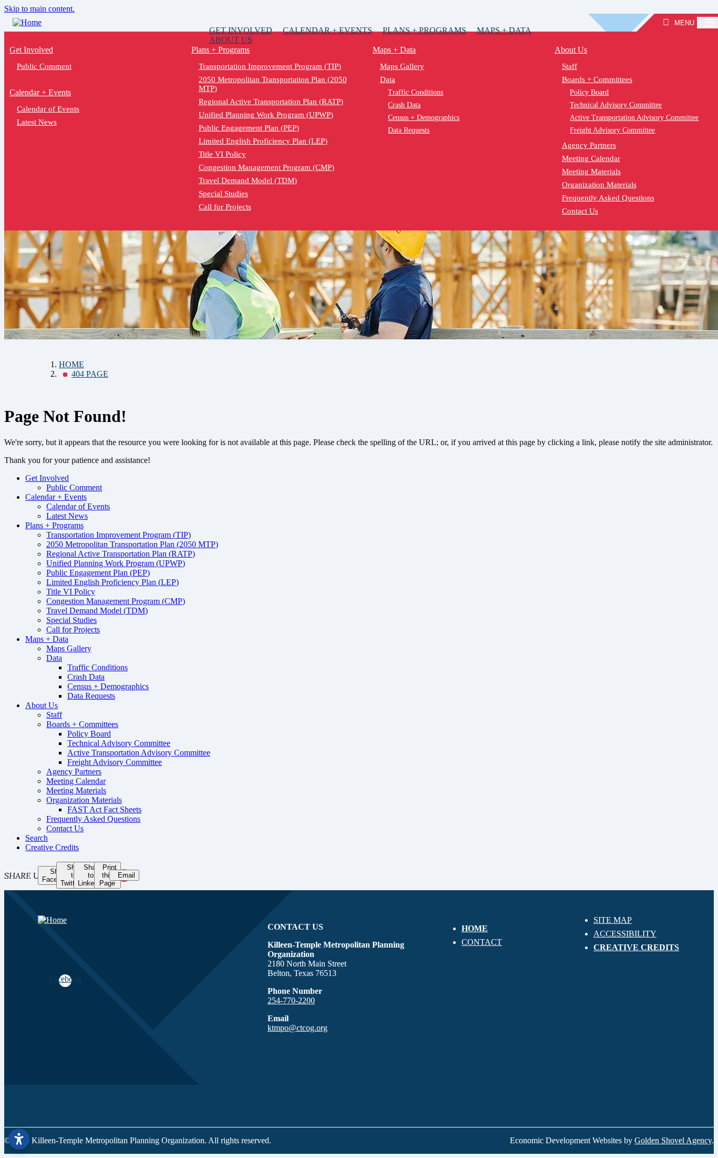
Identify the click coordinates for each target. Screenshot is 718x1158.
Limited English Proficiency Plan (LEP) (262, 141)
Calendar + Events (327, 30)
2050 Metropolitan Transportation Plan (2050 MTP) (272, 84)
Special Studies (223, 193)
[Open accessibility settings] (18, 1139)
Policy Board (89, 733)
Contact (481, 942)
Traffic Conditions (415, 92)
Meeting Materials (76, 790)
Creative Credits (52, 847)
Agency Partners (73, 771)
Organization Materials (84, 800)
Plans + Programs (424, 30)
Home (474, 928)
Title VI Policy (221, 154)
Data (387, 79)
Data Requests (408, 130)
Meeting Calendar (76, 781)
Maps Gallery (402, 66)
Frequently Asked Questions (93, 818)
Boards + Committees (82, 724)
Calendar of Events (48, 109)
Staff (54, 714)
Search (36, 837)
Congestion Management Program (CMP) (266, 167)
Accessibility (625, 933)
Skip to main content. (39, 8)
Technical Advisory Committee (118, 743)
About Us (230, 39)
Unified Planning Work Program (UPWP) (265, 114)
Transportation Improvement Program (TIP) (269, 66)
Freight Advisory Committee (114, 762)
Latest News (37, 122)
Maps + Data (504, 30)
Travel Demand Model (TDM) (247, 180)
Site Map (612, 919)
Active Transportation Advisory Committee (138, 752)
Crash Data (404, 105)
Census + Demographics (423, 118)
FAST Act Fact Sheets (104, 809)
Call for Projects (224, 207)
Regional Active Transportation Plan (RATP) (270, 101)
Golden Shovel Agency (673, 1140)
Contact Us (65, 828)
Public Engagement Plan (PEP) (248, 128)
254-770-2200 (291, 1000)
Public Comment (44, 66)
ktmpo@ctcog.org (297, 1027)
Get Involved (240, 30)
